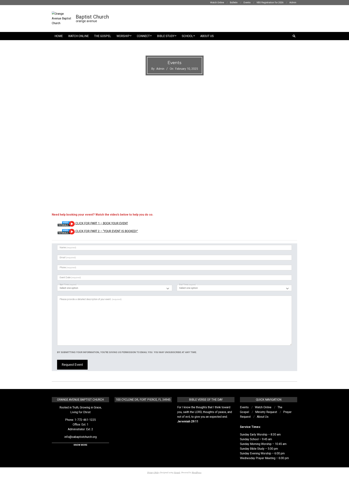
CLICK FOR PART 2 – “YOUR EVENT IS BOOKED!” (106, 231)
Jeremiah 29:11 (187, 421)
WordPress (196, 472)
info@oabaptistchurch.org (80, 437)
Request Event (72, 364)
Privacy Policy (153, 472)
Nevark (177, 472)
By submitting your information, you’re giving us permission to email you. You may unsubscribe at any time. (127, 352)
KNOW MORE (80, 445)
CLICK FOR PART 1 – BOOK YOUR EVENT (101, 223)
